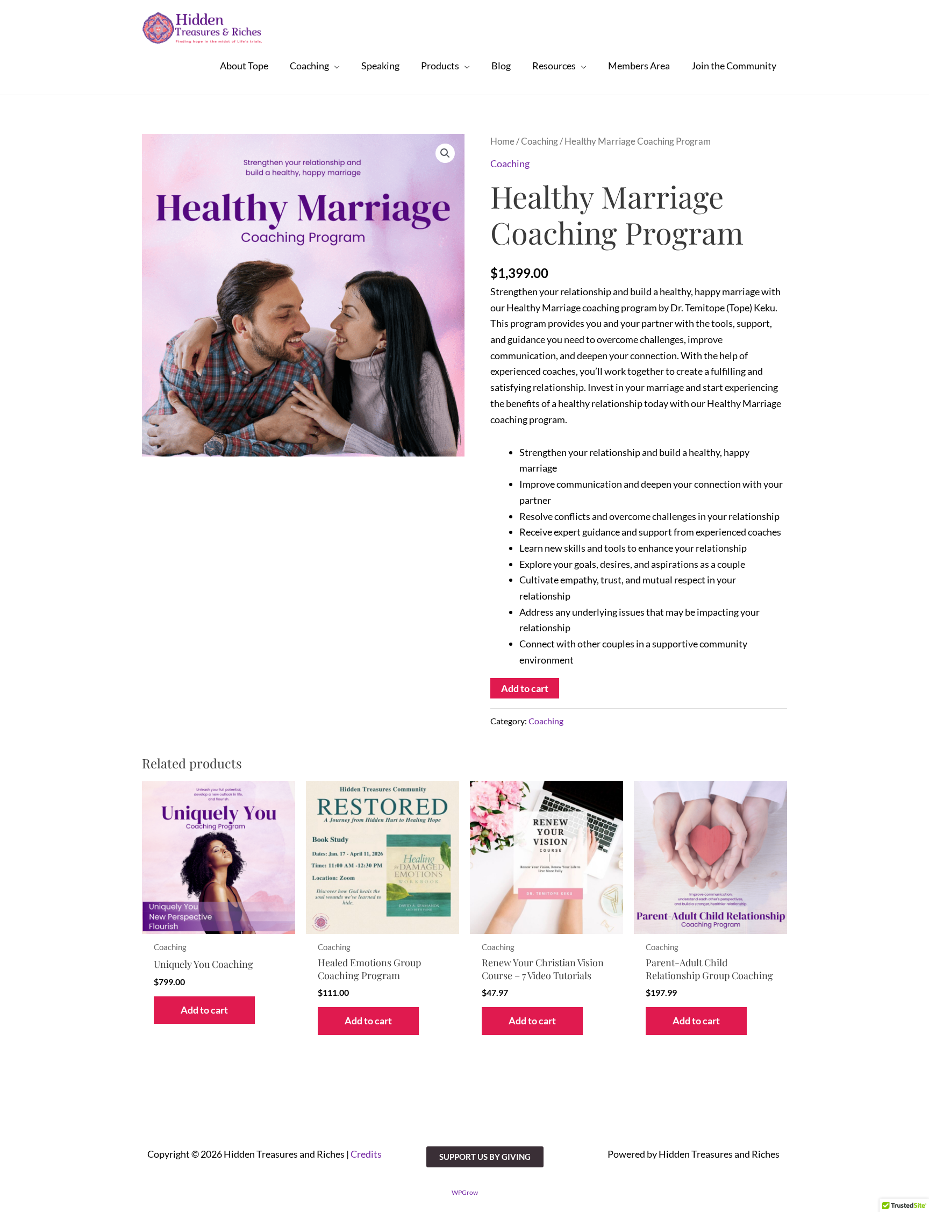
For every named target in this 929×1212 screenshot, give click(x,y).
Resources (554, 66)
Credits (366, 1154)
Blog (501, 66)
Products (440, 66)
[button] (445, 153)
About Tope (244, 66)
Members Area (639, 66)
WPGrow (465, 1192)
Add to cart (524, 688)
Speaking (380, 66)
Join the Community (733, 66)
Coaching (309, 66)
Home (502, 141)
